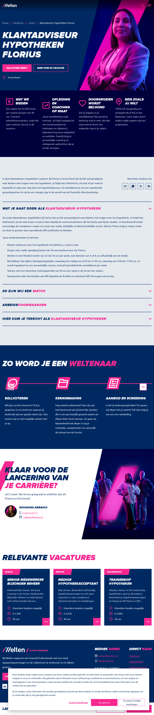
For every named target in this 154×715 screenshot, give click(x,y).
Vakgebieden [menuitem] (136, 661)
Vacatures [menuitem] (134, 655)
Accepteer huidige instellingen (132, 702)
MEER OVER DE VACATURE (50, 68)
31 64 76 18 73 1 (30, 512)
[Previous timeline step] (10, 386)
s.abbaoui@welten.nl (33, 517)
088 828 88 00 (105, 660)
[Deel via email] (125, 186)
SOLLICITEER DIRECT (17, 68)
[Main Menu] (149, 5)
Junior (31, 22)
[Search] (142, 5)
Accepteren (104, 702)
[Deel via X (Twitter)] (141, 186)
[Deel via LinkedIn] (149, 186)
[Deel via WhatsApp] (133, 186)
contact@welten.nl (108, 655)
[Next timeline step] (143, 386)
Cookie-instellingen (78, 702)
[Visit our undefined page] (4, 686)
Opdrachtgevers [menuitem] (137, 667)
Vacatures (18, 22)
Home (5, 22)
